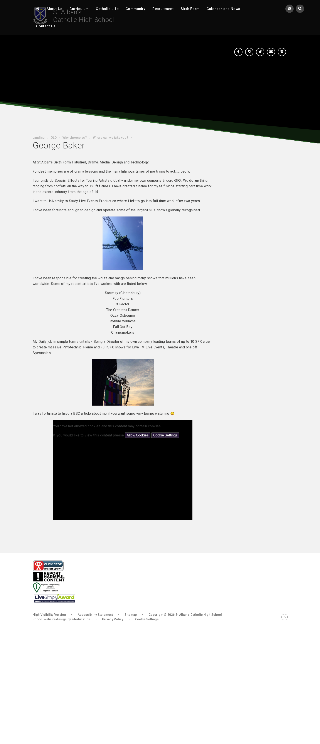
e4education (81, 619)
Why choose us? (74, 137)
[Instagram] (249, 52)
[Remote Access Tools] (282, 52)
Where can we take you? (110, 137)
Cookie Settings (165, 435)
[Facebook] (238, 52)
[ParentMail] (271, 52)
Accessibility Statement (95, 614)
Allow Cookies (138, 435)
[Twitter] (260, 52)
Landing (39, 137)
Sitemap (131, 614)
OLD (54, 137)
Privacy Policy (112, 619)
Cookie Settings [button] (147, 619)
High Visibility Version (49, 614)
